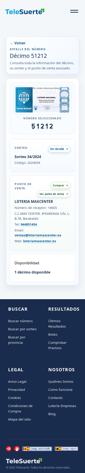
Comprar (58, 185)
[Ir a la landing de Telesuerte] (38, 460)
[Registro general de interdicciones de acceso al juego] (16, 448)
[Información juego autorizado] (37, 448)
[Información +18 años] (8, 448)
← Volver (18, 43)
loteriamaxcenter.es (39, 241)
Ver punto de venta (51, 194)
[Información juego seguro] (66, 448)
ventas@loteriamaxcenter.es (38, 235)
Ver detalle (57, 149)
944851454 (29, 224)
